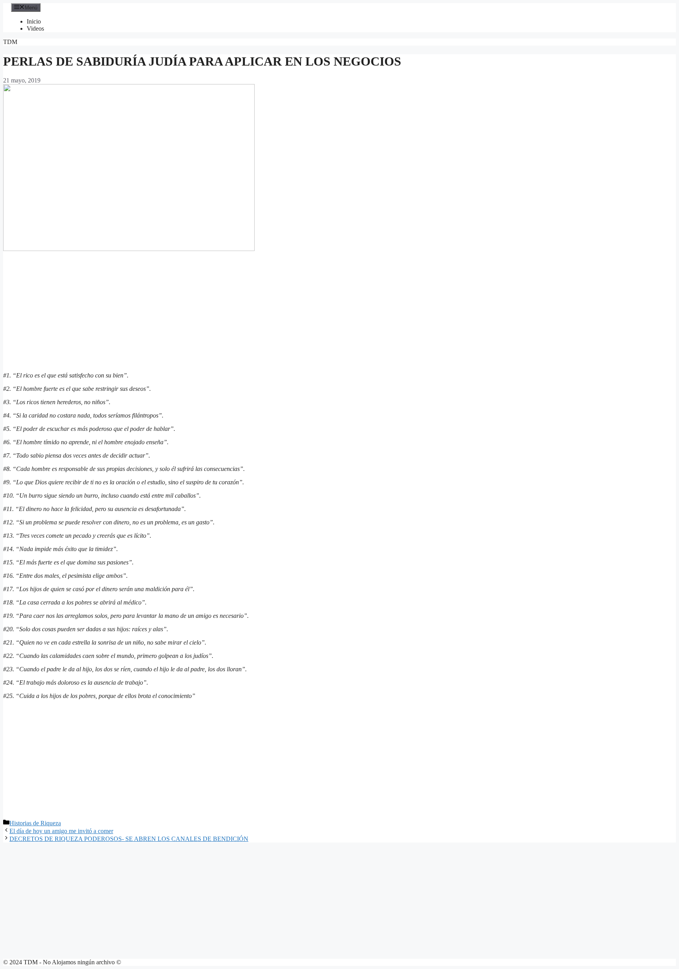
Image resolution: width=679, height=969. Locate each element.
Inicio (34, 21)
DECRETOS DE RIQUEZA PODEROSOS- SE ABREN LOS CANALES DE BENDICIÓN (128, 838)
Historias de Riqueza (35, 823)
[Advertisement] (339, 311)
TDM (10, 41)
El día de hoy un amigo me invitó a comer (61, 831)
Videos (35, 28)
